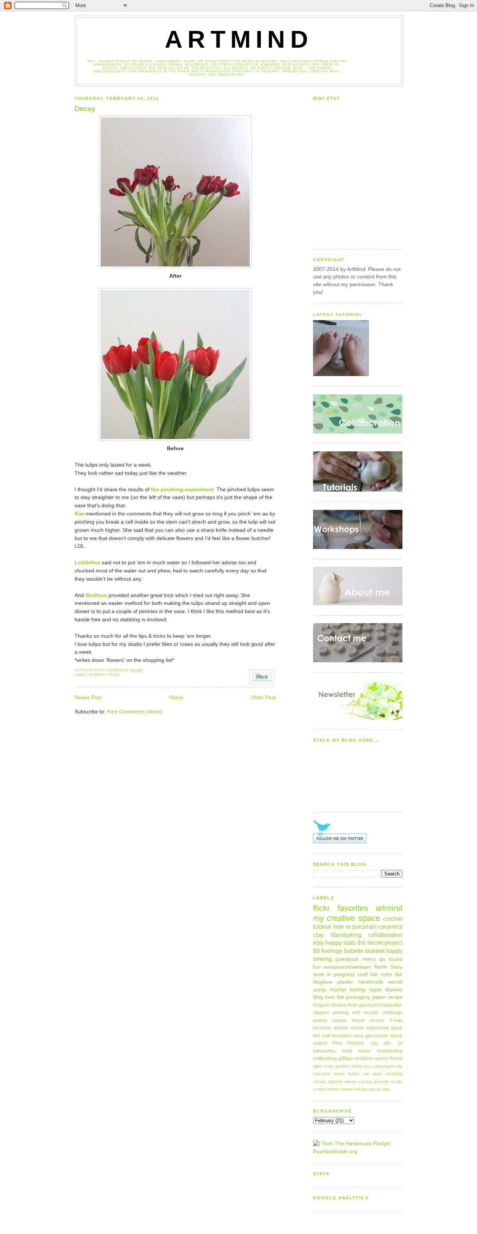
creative (339, 1005)
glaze (396, 1028)
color (386, 974)
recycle (377, 1020)
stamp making (353, 1089)
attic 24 (392, 1043)
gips (369, 1035)
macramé (321, 1074)
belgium (321, 1005)
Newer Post (88, 697)
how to (342, 926)
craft (326, 1035)
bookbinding (389, 1051)
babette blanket (364, 950)
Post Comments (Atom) (134, 711)
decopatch (342, 1035)
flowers (97, 674)
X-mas (395, 1020)
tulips (114, 674)
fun (316, 967)
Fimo (337, 1043)
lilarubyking (346, 934)
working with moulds (356, 1012)
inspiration (391, 1005)
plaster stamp (388, 1035)
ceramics (390, 926)
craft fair (367, 974)
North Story (388, 967)
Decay (85, 109)
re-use (396, 1081)
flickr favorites (340, 908)
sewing (322, 958)
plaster (345, 982)
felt (340, 997)
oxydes (319, 1081)
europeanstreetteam (347, 967)
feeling (357, 989)
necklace (363, 1058)
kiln (316, 1035)
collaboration (385, 934)
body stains (356, 1051)
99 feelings (327, 950)
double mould (348, 1028)
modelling (394, 1074)
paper (379, 997)
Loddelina (87, 562)
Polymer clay (363, 1043)
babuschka (324, 1051)
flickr (352, 1005)
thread (395, 1058)
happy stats (340, 942)
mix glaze (372, 1074)
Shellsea (96, 595)
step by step (378, 1089)
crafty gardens (336, 1066)
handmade (370, 982)
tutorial (322, 926)
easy (359, 1035)
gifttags (345, 1058)
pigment (335, 1081)
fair (398, 974)
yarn (317, 1066)
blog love (324, 997)
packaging (358, 997)
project (320, 1043)
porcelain (364, 926)
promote (381, 1081)
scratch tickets (326, 1089)
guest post (369, 1005)
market (338, 989)
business (322, 1028)
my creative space (346, 918)
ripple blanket (386, 989)
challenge (392, 1012)
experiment (377, 1028)
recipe (395, 997)
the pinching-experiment (182, 489)
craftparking (325, 1058)
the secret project (379, 942)
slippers (321, 1012)
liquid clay (393, 1066)
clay (318, 934)
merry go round (382, 959)
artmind (389, 908)
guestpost (346, 959)
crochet (392, 918)
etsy (318, 942)
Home (176, 697)
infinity (357, 1066)
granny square (330, 1020)
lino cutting (373, 1066)
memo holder (346, 1074)
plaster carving (358, 1081)
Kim (79, 514)
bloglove (323, 982)
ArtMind (239, 39)
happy (394, 950)
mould (358, 1020)
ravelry (381, 1058)
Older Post (263, 697)
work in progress (334, 974)
